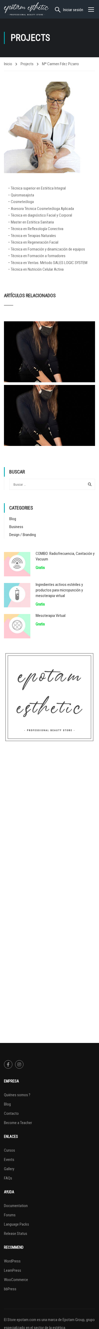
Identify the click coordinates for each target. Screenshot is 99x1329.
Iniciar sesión (73, 10)
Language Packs (16, 1224)
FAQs (8, 1178)
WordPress (12, 1261)
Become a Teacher (18, 1122)
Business (16, 526)
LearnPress (12, 1270)
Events (9, 1159)
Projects (27, 64)
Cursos (9, 1150)
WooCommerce (16, 1279)
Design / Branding (22, 534)
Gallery (9, 1168)
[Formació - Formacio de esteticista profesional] (26, 9)
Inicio (8, 64)
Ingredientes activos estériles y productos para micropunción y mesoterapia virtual (59, 590)
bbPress (10, 1289)
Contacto (11, 1113)
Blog (12, 518)
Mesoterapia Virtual (50, 615)
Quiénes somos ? (17, 1095)
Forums (10, 1215)
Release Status (15, 1233)
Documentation (16, 1205)
